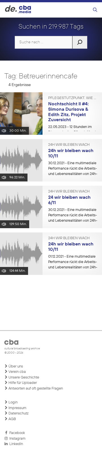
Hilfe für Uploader (22, 383)
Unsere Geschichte (23, 377)
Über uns (15, 366)
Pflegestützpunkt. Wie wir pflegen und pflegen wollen (73, 98)
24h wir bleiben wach (69, 145)
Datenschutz (18, 413)
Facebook (16, 433)
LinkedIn (15, 444)
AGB (12, 419)
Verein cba (17, 372)
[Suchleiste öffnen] (95, 10)
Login (13, 402)
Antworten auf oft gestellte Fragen (35, 388)
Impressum (17, 408)
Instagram (17, 439)
